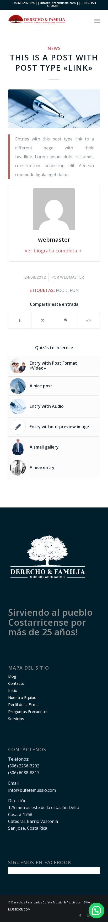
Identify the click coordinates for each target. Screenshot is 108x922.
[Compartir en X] (42, 320)
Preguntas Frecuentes (28, 711)
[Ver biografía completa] (80, 251)
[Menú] (97, 20)
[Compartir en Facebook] (19, 320)
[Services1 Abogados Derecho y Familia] (54, 108)
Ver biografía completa (51, 250)
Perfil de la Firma (23, 704)
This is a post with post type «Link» (54, 62)
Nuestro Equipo (22, 697)
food (62, 290)
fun (74, 290)
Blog (12, 676)
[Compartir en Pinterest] (65, 320)
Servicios (16, 718)
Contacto (16, 683)
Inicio (12, 690)
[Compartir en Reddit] (88, 320)
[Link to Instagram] (88, 915)
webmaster (72, 277)
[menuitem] (97, 20)
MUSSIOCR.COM (19, 909)
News (54, 48)
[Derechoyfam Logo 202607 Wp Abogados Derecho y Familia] (45, 20)
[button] (96, 910)
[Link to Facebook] (80, 915)
